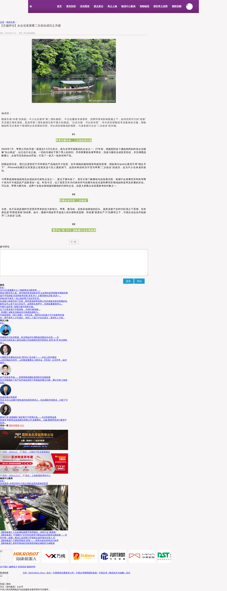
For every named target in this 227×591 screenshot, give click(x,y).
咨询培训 (22, 567)
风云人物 (112, 6)
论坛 (22, 425)
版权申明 (31, 567)
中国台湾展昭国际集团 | (87, 573)
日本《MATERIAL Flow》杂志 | (38, 573)
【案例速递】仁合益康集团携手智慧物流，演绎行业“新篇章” (28, 532)
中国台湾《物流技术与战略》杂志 (114, 573)
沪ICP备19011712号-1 (60, 589)
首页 (59, 6)
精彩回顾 (176, 6)
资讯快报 (71, 6)
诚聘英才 (13, 567)
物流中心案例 (128, 6)
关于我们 (4, 567)
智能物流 (144, 6)
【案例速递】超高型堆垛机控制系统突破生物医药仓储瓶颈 (27, 543)
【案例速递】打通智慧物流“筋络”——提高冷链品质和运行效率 (29, 540)
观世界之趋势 (160, 6)
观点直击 (98, 6)
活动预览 (84, 6)
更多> (2, 288)
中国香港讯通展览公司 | (64, 573)
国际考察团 (14, 425)
